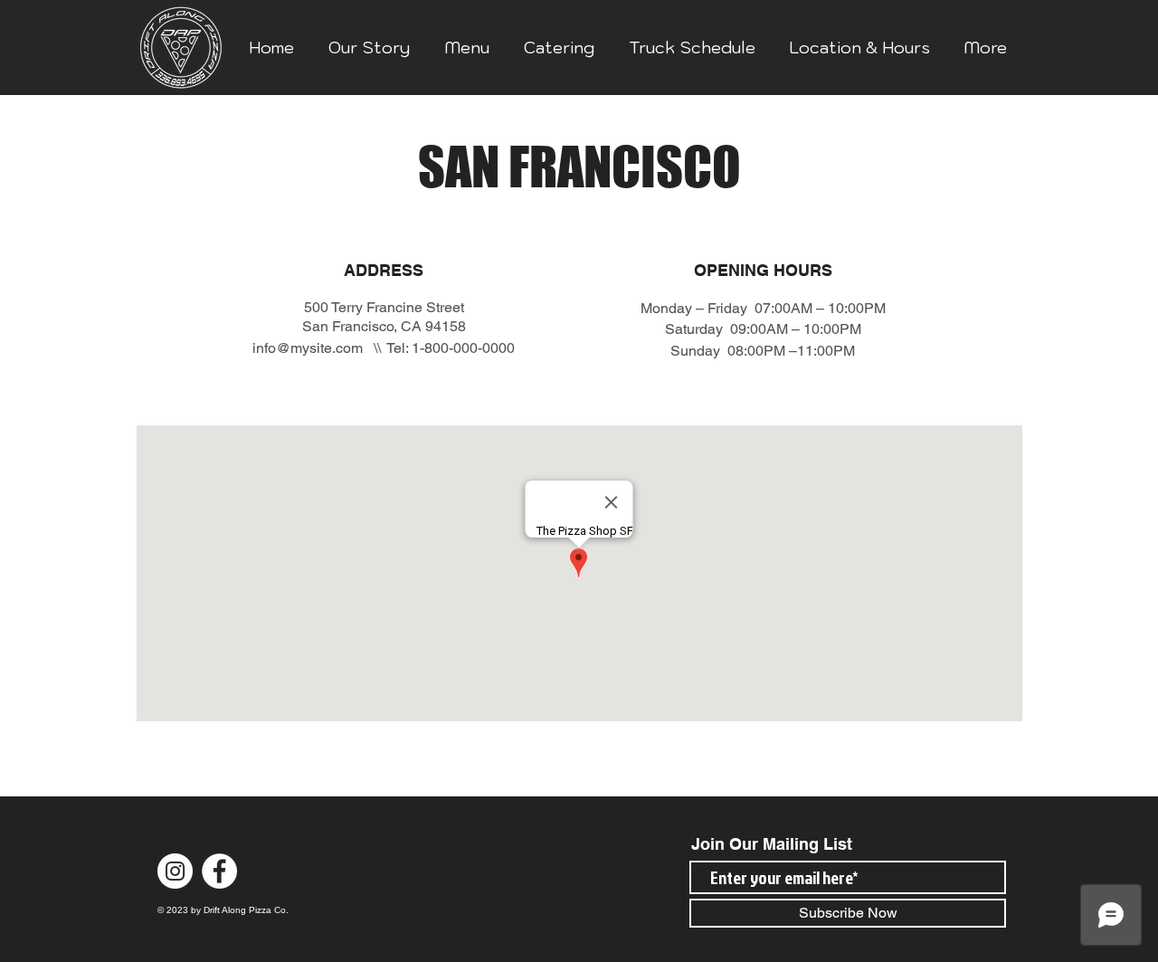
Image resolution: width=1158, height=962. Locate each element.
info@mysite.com (307, 348)
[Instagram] (175, 871)
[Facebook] (219, 871)
